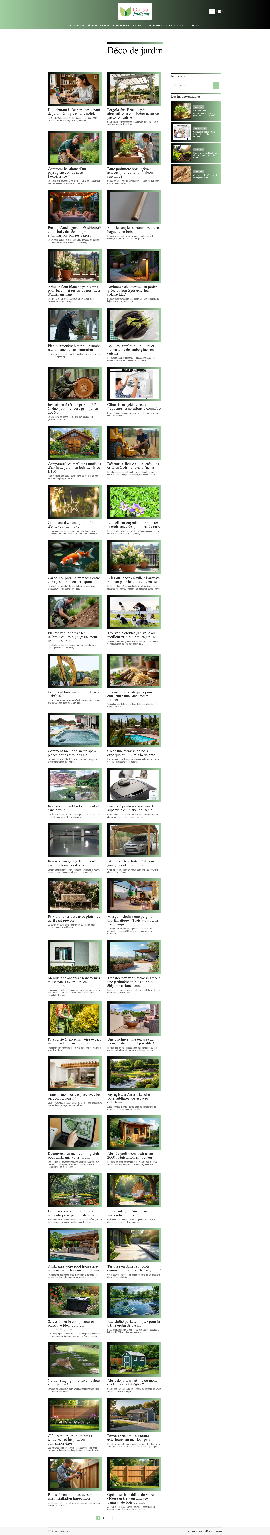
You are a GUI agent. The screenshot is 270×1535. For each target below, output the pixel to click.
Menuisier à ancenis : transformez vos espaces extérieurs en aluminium (74, 981)
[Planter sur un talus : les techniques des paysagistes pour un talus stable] (74, 612)
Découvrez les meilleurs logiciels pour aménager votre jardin (74, 1155)
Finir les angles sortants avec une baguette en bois (133, 229)
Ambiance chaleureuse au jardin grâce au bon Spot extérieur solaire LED (132, 290)
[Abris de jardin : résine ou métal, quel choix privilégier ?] (134, 1359)
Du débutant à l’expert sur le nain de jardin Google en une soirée (74, 111)
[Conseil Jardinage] (135, 11)
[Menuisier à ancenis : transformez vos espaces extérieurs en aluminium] (74, 957)
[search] (212, 11)
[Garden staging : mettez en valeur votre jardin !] (74, 1359)
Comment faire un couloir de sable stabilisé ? (75, 693)
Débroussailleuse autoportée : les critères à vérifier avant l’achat (133, 465)
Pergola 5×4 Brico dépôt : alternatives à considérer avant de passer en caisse (133, 113)
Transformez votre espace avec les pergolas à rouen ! (74, 1096)
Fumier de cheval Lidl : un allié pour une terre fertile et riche (205, 155)
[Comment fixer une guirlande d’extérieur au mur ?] (74, 502)
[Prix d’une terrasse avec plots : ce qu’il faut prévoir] (74, 895)
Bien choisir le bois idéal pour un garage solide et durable (133, 862)
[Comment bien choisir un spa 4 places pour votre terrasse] (74, 730)
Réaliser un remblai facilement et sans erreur (73, 807)
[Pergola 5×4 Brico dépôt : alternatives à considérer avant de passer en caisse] (134, 89)
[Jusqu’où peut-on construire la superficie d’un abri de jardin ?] (134, 785)
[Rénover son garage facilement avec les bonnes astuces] (74, 840)
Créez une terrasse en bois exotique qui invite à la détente (131, 752)
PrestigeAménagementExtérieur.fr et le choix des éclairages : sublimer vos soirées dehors (74, 231)
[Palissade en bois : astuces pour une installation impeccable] (74, 1473)
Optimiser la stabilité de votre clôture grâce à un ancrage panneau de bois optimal (130, 1498)
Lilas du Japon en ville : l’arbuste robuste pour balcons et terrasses (133, 579)
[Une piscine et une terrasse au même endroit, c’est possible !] (134, 1018)
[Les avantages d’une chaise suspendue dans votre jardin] (134, 1190)
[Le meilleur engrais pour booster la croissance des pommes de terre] (134, 502)
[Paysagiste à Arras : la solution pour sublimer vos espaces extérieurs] (134, 1073)
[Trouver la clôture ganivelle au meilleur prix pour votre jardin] (134, 612)
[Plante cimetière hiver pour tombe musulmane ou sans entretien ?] (74, 325)
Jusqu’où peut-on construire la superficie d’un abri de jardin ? (131, 807)
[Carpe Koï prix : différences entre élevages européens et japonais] (74, 557)
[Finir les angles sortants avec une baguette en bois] (134, 207)
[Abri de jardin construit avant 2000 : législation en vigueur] (134, 1132)
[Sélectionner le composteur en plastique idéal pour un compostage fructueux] (74, 1300)
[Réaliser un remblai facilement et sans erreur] (74, 785)
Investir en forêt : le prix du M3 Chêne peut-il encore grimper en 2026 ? (73, 408)
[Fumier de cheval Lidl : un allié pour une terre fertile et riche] (182, 153)
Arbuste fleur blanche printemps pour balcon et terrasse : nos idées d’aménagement (74, 290)
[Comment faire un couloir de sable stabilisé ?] (74, 671)
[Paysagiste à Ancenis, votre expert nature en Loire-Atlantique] (74, 1018)
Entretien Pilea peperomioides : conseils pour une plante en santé (204, 113)
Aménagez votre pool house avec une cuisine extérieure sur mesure (74, 1267)
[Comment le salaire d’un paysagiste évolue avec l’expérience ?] (74, 148)
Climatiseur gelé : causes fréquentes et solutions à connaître (134, 406)
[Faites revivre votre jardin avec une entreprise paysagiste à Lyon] (74, 1190)
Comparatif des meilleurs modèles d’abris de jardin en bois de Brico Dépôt (74, 467)
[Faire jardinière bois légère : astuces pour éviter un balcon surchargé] (134, 148)
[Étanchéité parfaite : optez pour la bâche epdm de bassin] (134, 1300)
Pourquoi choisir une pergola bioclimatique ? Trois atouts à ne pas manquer (132, 920)
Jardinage (198, 107)
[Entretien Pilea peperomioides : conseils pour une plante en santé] (182, 111)
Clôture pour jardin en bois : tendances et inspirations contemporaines (70, 1439)
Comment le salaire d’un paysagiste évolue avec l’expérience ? (67, 172)
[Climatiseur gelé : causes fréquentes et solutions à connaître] (134, 384)
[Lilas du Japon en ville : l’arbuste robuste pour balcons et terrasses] (134, 557)
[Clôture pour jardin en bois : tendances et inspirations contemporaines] (74, 1415)
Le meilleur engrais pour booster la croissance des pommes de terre (133, 524)
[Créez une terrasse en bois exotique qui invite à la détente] (134, 730)
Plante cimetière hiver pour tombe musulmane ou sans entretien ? (74, 347)
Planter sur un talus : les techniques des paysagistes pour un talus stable (72, 636)
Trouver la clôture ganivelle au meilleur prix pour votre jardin (131, 634)
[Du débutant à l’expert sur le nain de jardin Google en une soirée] (74, 89)
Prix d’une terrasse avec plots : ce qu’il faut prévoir (74, 918)
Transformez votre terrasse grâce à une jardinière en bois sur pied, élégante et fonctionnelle (134, 981)
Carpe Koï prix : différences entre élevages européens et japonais (74, 579)
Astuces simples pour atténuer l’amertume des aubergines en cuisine (130, 349)
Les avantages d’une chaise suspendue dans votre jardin (129, 1212)
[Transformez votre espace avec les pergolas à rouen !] (74, 1073)
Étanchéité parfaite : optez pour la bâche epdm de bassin (133, 1323)
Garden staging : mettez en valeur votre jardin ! (74, 1382)
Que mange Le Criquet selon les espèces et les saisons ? (206, 176)
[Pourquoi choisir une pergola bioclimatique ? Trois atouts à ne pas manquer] (134, 895)
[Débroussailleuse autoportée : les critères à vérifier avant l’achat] (134, 443)
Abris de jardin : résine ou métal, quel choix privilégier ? (133, 1382)
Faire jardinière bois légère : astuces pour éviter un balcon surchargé (130, 172)
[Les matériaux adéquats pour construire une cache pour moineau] (134, 671)
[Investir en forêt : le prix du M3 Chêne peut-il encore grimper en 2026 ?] (74, 384)
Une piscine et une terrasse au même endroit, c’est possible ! (130, 1041)
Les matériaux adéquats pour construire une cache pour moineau (129, 695)
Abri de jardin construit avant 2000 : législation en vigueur (130, 1155)
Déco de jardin (200, 128)
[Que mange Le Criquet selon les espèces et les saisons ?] (182, 174)
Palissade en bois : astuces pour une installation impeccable (72, 1496)
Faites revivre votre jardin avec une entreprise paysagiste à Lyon (73, 1212)
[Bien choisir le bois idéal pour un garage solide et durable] (134, 840)
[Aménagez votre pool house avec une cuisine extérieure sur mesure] (74, 1245)
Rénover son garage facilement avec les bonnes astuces (71, 862)
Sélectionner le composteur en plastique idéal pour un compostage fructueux (71, 1325)
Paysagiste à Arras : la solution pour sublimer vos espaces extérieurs (131, 1098)
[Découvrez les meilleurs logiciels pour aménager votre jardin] (74, 1132)
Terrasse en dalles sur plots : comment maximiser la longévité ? (134, 1267)
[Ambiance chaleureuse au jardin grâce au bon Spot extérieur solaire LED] (134, 266)
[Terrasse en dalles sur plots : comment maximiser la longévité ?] (134, 1245)
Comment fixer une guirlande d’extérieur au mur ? (70, 524)
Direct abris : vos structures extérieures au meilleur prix (128, 1437)
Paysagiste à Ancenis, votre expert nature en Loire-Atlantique (74, 1041)
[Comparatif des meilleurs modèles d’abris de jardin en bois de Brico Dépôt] (74, 443)
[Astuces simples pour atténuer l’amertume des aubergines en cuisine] (134, 325)
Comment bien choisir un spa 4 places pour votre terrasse (72, 752)
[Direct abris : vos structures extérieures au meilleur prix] (134, 1415)
